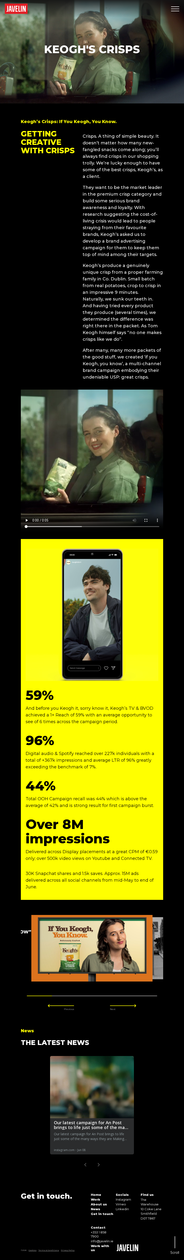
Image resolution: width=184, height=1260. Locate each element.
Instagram (123, 1199)
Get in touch (102, 1214)
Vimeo (121, 1204)
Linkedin (122, 1209)
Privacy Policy (68, 1250)
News (95, 1209)
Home (96, 1195)
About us (99, 1204)
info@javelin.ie (102, 1241)
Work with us (100, 1248)
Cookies (32, 1250)
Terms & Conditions (48, 1250)
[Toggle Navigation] (175, 8)
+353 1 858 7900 (98, 1234)
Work (95, 1199)
